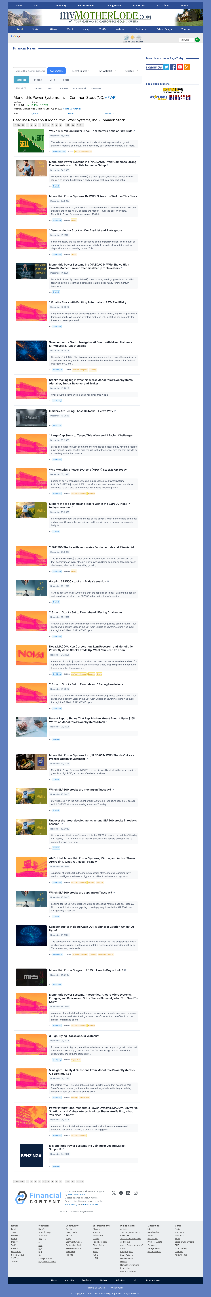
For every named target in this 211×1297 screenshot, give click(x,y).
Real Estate (139, 5)
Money (86, 29)
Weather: (43, 1225)
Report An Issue (153, 1280)
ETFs (52, 79)
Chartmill (56, 186)
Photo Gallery (181, 1248)
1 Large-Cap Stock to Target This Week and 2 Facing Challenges (91, 435)
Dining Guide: (127, 1225)
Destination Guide (74, 1245)
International (79, 88)
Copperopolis (126, 1251)
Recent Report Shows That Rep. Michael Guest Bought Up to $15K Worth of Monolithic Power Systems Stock (92, 720)
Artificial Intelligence (80, 370)
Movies (96, 1229)
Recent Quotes (79, 70)
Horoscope (98, 1235)
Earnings (91, 882)
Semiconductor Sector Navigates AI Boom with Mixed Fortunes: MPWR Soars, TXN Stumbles (91, 344)
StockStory (57, 220)
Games (96, 1238)
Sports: (42, 1238)
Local (20, 29)
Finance (123, 1261)
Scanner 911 (180, 1232)
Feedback (86, 1280)
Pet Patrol (70, 1251)
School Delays (164, 29)
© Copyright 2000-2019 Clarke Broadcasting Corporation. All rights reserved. (105, 1293)
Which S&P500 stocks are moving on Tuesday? (81, 789)
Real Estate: (126, 1255)
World (70, 29)
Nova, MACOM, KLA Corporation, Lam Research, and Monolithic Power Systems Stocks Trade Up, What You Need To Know (91, 648)
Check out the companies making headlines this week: (79, 394)
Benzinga (56, 739)
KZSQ (95, 1255)
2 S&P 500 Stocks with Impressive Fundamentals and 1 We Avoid (91, 547)
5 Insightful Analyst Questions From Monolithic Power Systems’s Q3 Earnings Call (92, 1071)
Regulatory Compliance (83, 151)
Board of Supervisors (184, 1242)
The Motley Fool (59, 151)
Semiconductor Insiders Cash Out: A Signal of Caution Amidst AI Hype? (91, 928)
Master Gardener (128, 1271)
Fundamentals (126, 1258)
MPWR (109, 97)
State (35, 29)
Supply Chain (76, 1060)
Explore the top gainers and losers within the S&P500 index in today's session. (89, 505)
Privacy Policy (71, 1204)
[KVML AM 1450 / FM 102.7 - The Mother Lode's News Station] (173, 90)
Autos (150, 1235)
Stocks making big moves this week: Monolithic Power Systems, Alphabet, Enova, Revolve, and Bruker (91, 381)
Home (54, 1280)
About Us (69, 1280)
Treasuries (96, 88)
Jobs (149, 1229)
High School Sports (47, 1261)
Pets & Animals (154, 1251)
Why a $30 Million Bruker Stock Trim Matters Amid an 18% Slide (92, 131)
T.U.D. (177, 1245)
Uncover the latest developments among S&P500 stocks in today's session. (93, 822)
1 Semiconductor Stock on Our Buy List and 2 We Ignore (85, 230)
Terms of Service (96, 1287)
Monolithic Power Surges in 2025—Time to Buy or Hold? (87, 970)
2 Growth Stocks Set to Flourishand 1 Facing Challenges (85, 612)
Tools (66, 79)
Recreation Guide (74, 1248)
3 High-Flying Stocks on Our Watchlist (74, 1036)
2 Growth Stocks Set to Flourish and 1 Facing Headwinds (86, 684)
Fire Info (69, 1255)
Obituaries (141, 29)
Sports (38, 5)
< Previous (19, 125)
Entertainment (86, 5)
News (19, 5)
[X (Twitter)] (114, 1198)
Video (177, 1238)
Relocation (125, 1268)
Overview (37, 88)
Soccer (41, 1255)
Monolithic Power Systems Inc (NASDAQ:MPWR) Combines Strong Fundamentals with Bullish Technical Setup (92, 163)
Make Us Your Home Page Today (164, 58)
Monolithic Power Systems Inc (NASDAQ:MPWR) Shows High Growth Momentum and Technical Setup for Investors (89, 266)
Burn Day (42, 1229)
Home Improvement (129, 1265)
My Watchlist (105, 70)
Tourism (185, 29)
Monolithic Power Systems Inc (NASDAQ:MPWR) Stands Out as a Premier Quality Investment (91, 757)
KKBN (95, 1258)
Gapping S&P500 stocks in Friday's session (79, 581)
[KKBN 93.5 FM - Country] (180, 97)
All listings (124, 1229)
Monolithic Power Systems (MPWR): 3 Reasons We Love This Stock (93, 196)
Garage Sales (154, 1248)
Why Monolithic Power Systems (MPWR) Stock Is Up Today (88, 469)
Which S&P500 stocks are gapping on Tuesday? (82, 892)
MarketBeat (57, 425)
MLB (40, 1245)
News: (14, 1225)
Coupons (179, 1251)
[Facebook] (121, 1198)
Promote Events (155, 1242)
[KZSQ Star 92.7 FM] (157, 97)
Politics (14, 1248)
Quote (35, 113)
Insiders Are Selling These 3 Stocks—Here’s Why (82, 411)
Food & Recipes (100, 1242)
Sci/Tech (15, 1258)
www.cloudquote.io (77, 1194)
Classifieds (163, 5)
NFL (40, 1242)
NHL (40, 1252)
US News (52, 29)
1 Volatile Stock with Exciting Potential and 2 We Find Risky (87, 302)
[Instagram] (135, 1198)
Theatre (96, 1232)
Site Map (104, 1280)
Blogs (68, 1238)
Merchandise (153, 1232)
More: (178, 1225)
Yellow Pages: (181, 1255)
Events (69, 1229)
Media (184, 5)
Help (135, 1280)
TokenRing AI (57, 370)
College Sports (45, 1258)
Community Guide (74, 1242)
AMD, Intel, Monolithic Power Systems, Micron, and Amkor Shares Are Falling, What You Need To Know (92, 860)
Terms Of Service (90, 1204)
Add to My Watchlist (71, 108)
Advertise (120, 1280)
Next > (80, 125)
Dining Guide (113, 5)
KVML (95, 1251)
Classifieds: (154, 1225)
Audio (177, 1229)
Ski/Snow (42, 1235)
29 (73, 125)
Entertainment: (101, 1225)
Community (59, 5)
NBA (40, 1249)
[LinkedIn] (128, 1198)
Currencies (63, 88)
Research (109, 113)
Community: (72, 1225)
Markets (21, 79)
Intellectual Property (105, 954)
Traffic (102, 29)
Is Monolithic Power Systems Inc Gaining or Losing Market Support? (87, 1147)
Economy (93, 370)
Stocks (38, 79)
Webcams (121, 29)
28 (68, 125)
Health (69, 1235)
